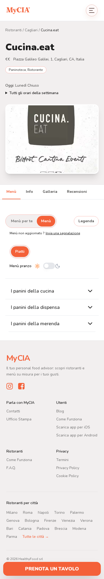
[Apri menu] (92, 10)
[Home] (18, 10)
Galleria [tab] (50, 191)
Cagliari (31, 30)
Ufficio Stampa (18, 418)
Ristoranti (13, 30)
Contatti (13, 410)
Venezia (68, 520)
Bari (9, 528)
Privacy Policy (67, 467)
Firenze (50, 520)
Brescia (61, 528)
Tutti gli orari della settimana (33, 92)
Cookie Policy (67, 475)
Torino (59, 512)
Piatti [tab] (20, 251)
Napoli (43, 512)
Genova (12, 520)
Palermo (77, 512)
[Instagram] (9, 386)
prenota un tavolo (52, 569)
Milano (12, 512)
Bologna (32, 520)
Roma (28, 512)
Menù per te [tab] (22, 221)
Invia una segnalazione (63, 233)
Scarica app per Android (76, 435)
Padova (43, 528)
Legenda (86, 221)
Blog (60, 410)
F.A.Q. (11, 467)
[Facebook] (21, 386)
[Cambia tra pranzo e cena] (49, 266)
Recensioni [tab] (77, 191)
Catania (24, 528)
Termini (62, 459)
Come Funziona (69, 418)
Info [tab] (29, 191)
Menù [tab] (11, 191)
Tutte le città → (35, 536)
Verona (86, 520)
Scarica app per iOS (73, 427)
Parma (11, 536)
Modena (79, 528)
